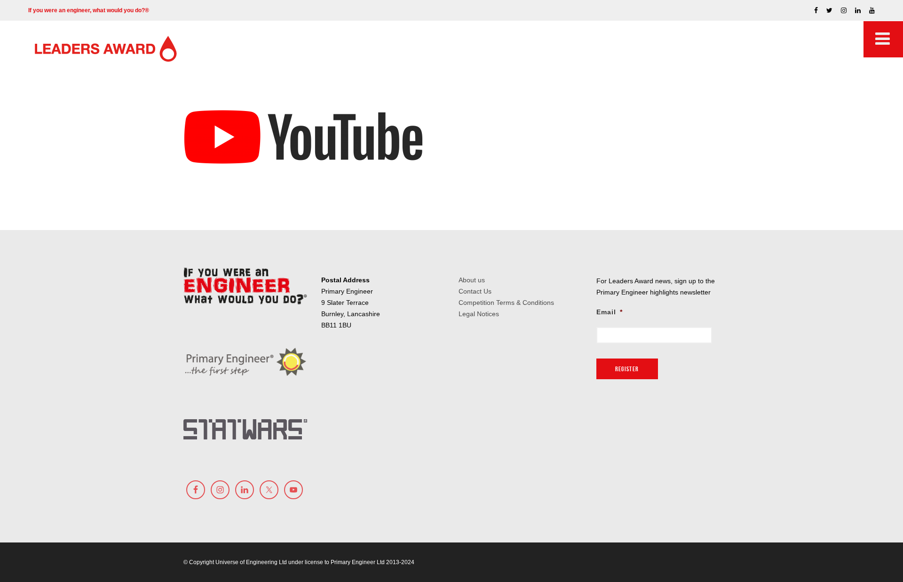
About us (472, 280)
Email (609, 312)
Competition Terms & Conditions (506, 302)
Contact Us (475, 291)
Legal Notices (479, 314)
